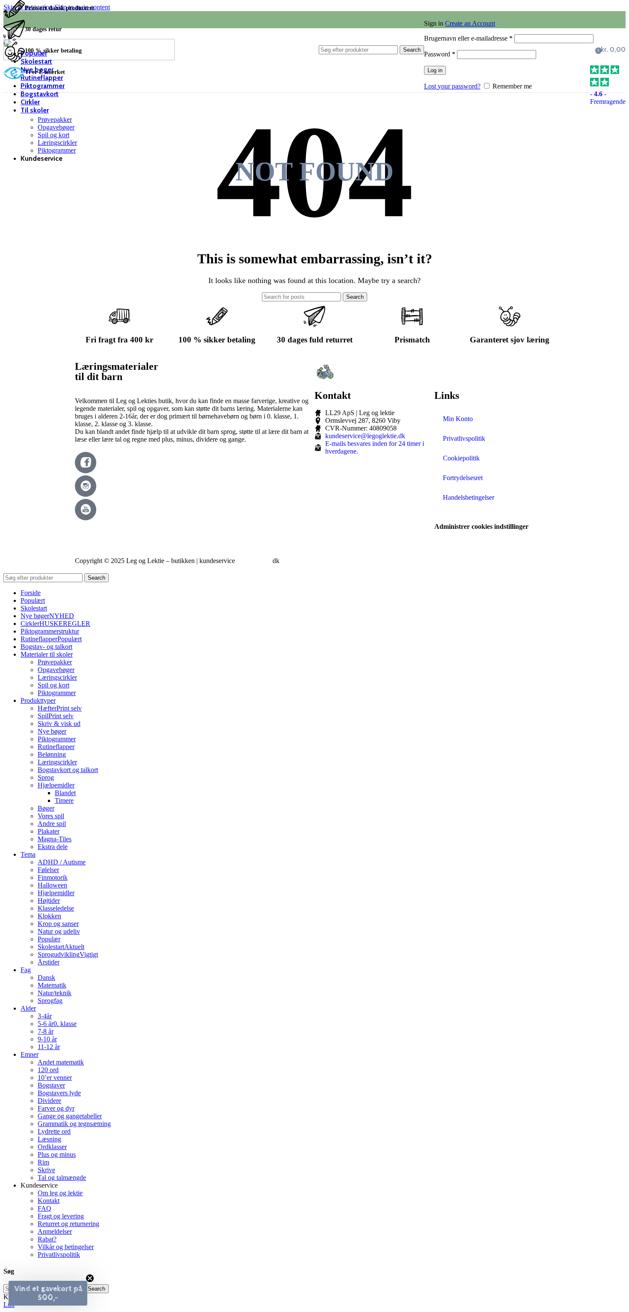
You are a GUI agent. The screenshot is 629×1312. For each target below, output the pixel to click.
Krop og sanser (58, 923)
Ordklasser (52, 1146)
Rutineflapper (56, 746)
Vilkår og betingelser (66, 1246)
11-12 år (49, 1046)
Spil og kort (53, 135)
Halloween (52, 885)
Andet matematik (61, 1062)
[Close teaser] (90, 1278)
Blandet (65, 792)
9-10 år (47, 1039)
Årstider (48, 962)
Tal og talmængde (62, 1177)
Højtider (49, 900)
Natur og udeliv (59, 931)
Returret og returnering (68, 1223)
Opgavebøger (56, 127)
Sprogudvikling (68, 954)
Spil (56, 715)
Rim (43, 1162)
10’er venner (55, 1077)
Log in (434, 70)
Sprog (46, 777)
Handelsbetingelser (468, 497)
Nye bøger (52, 731)
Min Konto (458, 418)
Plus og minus (57, 1154)
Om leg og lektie (60, 1193)
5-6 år (57, 1023)
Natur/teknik (54, 993)
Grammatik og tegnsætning (74, 1123)
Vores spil (51, 816)
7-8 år (45, 1031)
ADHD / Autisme (62, 862)
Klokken (49, 916)
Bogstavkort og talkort (68, 769)
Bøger (46, 808)
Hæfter (60, 708)
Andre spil (52, 823)
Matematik (52, 985)
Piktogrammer (57, 150)
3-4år (45, 1016)
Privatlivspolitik (464, 438)
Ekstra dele (53, 846)
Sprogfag (50, 1000)
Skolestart (61, 946)
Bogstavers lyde (59, 1093)
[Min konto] (508, 11)
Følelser (48, 869)
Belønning (52, 754)
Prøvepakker (55, 119)
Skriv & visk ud (59, 723)
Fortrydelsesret (463, 477)
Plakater (48, 831)
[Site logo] (89, 58)
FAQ (44, 1208)
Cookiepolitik (461, 458)
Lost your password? (452, 86)
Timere (64, 800)
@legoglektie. (254, 560)
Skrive (46, 1169)
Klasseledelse (56, 908)
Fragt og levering (61, 1216)
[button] (48, 1293)
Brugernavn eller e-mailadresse (468, 38)
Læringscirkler (57, 142)
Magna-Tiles (54, 839)
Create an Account (470, 23)
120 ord (48, 1069)
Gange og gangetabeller (70, 1116)
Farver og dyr (56, 1108)
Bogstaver (51, 1085)
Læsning (49, 1139)
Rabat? (47, 1239)
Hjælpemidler (56, 785)
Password (439, 54)
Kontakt (48, 1200)
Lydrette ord (54, 1131)
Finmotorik (53, 877)
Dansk (46, 977)
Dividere (49, 1100)
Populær (49, 939)
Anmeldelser (55, 1231)
